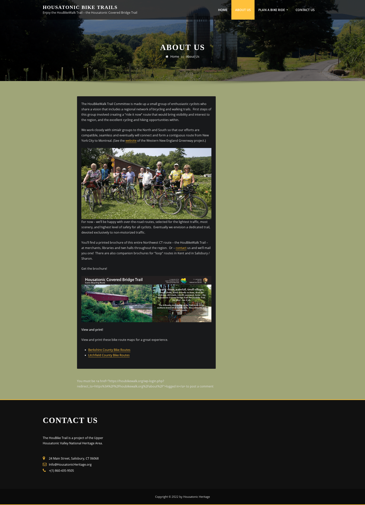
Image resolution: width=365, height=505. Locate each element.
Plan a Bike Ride (272, 10)
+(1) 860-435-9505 (61, 470)
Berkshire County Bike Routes (109, 350)
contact (181, 248)
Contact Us (305, 10)
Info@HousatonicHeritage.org (70, 464)
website (130, 140)
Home (223, 10)
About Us (243, 10)
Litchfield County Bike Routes (109, 355)
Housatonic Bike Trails (80, 7)
